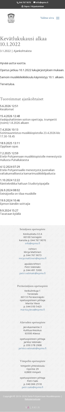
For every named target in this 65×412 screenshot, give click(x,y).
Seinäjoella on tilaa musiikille (18, 193)
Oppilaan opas (9, 146)
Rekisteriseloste (32, 399)
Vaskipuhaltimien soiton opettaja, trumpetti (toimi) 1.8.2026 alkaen (28, 121)
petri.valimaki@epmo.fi (32, 273)
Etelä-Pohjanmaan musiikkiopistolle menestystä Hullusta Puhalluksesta (31, 158)
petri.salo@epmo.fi (32, 387)
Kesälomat (7, 109)
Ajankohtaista (23, 51)
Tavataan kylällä (10, 214)
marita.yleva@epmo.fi (32, 309)
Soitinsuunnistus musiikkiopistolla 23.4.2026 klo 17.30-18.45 (30, 134)
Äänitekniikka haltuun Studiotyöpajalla (24, 183)
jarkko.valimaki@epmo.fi (32, 348)
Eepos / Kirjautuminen (34, 6)
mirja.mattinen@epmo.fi (32, 258)
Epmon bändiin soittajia (15, 204)
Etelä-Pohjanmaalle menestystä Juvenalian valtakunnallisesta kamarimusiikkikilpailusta (27, 171)
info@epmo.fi (32, 243)
